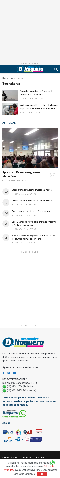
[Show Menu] (3, 69)
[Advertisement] (30, 30)
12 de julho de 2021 (30, 99)
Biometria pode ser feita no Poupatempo (31, 211)
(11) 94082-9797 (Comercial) (21, 390)
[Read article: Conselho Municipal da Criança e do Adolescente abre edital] (10, 95)
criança (19, 78)
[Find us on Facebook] (3, 373)
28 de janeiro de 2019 (30, 112)
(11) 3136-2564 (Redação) (20, 386)
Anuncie (27, 457)
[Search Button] (56, 69)
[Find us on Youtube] (14, 373)
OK (42, 474)
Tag (11, 78)
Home (5, 78)
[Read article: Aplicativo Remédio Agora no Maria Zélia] (30, 148)
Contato (40, 457)
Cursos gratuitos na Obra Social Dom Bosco (32, 200)
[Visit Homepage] (30, 69)
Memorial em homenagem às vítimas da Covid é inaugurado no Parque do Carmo (34, 237)
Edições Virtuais (9, 457)
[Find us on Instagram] (8, 373)
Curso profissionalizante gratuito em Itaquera (32, 189)
